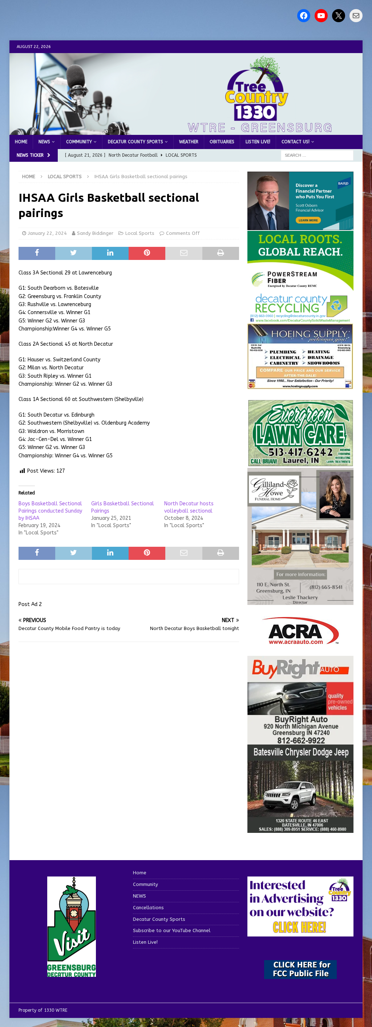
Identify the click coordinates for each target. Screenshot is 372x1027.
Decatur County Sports (135, 141)
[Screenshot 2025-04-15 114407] (300, 463)
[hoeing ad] (300, 385)
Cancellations (148, 907)
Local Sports (139, 233)
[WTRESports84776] (300, 829)
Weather (188, 141)
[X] (338, 15)
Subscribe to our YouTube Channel (171, 930)
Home (21, 141)
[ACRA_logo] (300, 641)
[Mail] (356, 15)
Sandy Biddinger (95, 233)
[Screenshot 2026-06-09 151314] (300, 318)
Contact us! (296, 141)
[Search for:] (317, 155)
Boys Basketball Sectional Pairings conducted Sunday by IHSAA (50, 511)
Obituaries (222, 141)
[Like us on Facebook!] (303, 15)
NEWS (44, 141)
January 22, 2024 (47, 233)
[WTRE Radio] (186, 131)
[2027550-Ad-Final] (300, 226)
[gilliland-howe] (300, 601)
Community (79, 141)
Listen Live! (258, 141)
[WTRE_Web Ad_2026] (300, 287)
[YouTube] (321, 15)
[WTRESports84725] (300, 740)
